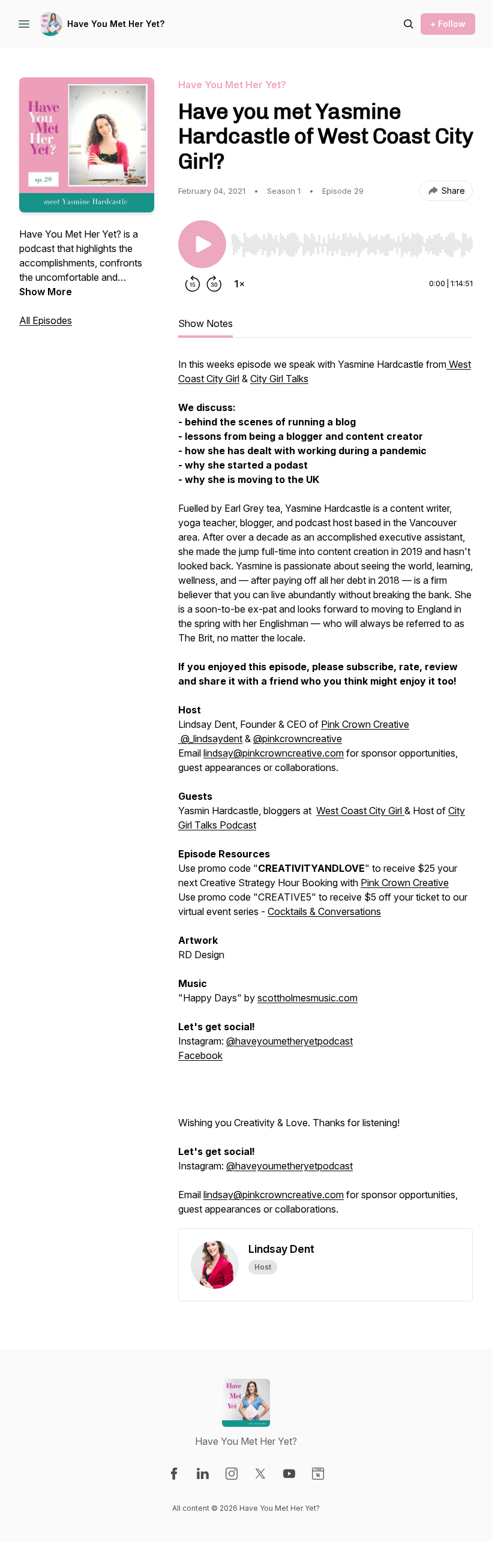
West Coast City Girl (360, 811)
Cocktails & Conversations (324, 911)
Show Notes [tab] (205, 323)
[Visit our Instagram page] (232, 1474)
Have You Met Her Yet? (115, 24)
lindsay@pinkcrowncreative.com (273, 753)
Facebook (200, 1055)
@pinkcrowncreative (297, 739)
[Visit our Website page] (318, 1474)
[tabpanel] (325, 792)
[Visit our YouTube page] (289, 1474)
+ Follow (448, 24)
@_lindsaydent (210, 739)
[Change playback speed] (239, 283)
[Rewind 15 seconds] (192, 283)
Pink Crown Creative (365, 724)
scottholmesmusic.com (307, 998)
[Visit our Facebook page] (174, 1474)
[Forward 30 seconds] (214, 283)
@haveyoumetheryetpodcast (289, 1041)
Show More (45, 292)
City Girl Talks (279, 379)
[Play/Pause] (202, 244)
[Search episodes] (408, 24)
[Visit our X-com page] (260, 1474)
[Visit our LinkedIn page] (203, 1474)
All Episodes (45, 320)
